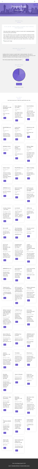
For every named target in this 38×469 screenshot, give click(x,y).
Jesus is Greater (19, 374)
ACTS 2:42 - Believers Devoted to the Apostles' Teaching (6, 247)
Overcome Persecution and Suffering (30, 311)
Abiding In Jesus (7, 146)
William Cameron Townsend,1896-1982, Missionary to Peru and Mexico (7, 313)
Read (16, 120)
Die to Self (5, 228)
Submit (27, 59)
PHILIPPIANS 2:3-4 (19, 167)
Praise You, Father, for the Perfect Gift (30, 376)
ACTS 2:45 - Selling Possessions (18, 148)
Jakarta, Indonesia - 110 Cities (6, 354)
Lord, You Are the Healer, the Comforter (31, 270)
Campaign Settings (15, 465)
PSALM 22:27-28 (30, 127)
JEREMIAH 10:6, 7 (7, 187)
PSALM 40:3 (29, 353)
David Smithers (30, 106)
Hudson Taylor (6, 167)
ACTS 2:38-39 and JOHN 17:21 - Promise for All (19, 441)
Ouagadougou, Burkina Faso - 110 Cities (18, 246)
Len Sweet (17, 208)
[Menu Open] (34, 1)
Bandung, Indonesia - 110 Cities (18, 398)
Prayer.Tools (19, 463)
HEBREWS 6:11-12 (7, 268)
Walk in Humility (30, 167)
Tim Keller (17, 353)
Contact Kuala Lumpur (25, 465)
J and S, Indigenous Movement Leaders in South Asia (31, 247)
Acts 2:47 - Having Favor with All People (7, 107)
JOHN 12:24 (29, 208)
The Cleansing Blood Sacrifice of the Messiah (18, 229)
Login (9, 465)
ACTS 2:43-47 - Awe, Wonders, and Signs (30, 189)
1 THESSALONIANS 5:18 (7, 421)
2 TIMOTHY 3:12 (18, 310)
